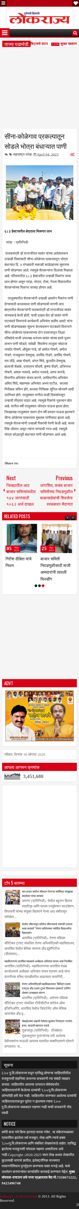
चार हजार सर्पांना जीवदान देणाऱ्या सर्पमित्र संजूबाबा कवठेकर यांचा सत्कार (47, 893)
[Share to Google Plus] (34, 528)
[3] (43, 585)
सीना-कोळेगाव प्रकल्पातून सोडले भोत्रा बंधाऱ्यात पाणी (35, 141)
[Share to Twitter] (29, 528)
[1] (36, 585)
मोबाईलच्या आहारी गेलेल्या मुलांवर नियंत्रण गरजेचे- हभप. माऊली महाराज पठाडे (47, 1023)
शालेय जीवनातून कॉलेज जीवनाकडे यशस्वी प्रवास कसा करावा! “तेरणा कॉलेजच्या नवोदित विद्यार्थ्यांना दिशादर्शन (47, 928)
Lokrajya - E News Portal (18, 1196)
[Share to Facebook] (24, 528)
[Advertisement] (39, 89)
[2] (39, 585)
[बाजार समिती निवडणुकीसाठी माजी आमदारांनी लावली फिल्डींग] (57, 538)
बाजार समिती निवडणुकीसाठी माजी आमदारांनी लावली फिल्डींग (55, 568)
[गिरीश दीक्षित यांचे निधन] (22, 538)
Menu (3, 3)
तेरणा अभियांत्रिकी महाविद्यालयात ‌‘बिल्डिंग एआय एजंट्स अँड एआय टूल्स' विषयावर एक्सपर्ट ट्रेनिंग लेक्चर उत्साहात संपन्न (46, 988)
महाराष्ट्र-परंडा (22, 155)
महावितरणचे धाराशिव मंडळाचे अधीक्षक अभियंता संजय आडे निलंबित (38, 961)
